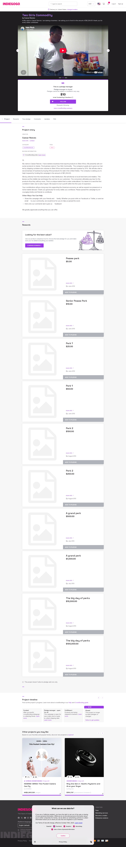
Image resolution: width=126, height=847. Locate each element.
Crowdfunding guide (81, 702)
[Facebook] (19, 818)
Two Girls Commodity (37, 15)
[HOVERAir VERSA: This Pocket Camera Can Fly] (41, 757)
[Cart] (103, 4)
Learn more (47, 720)
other (52, 147)
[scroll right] (108, 50)
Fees (97, 810)
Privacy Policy (22, 841)
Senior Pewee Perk (76, 300)
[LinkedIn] (31, 818)
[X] (22, 818)
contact (32, 140)
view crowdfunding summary (63, 108)
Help (70, 702)
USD (90, 4)
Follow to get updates (92, 720)
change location (72, 9)
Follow (63, 101)
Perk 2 (69, 428)
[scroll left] (17, 50)
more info (25, 140)
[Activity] (108, 4)
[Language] (98, 4)
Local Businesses (28, 147)
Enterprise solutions (101, 818)
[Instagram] (28, 818)
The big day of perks (78, 598)
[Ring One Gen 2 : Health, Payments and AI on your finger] (84, 757)
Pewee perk (72, 258)
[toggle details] (61, 795)
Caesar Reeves (29, 18)
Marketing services (101, 813)
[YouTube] (25, 818)
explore (70, 735)
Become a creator (101, 815)
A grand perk (73, 513)
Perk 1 (69, 343)
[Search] (51, 4)
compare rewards (34, 245)
